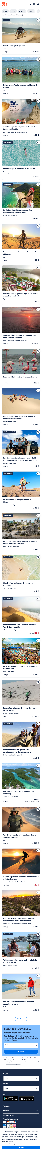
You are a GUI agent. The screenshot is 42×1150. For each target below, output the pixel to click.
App (4, 1094)
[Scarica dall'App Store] (26, 1099)
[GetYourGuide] (4, 4)
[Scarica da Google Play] (10, 1099)
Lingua (5, 1074)
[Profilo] (38, 4)
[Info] (24, 15)
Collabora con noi (9, 1115)
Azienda (6, 1111)
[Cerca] (29, 3)
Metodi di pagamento (10, 1119)
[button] (21, 36)
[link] (21, 36)
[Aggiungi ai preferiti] (38, 20)
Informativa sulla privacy (13, 1064)
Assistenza (6, 1106)
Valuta (5, 1084)
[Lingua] (34, 3)
